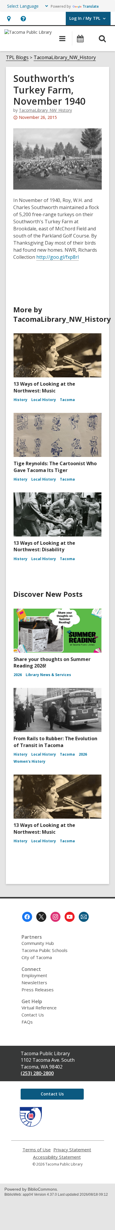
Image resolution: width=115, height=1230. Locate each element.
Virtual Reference (39, 1008)
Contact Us (33, 1015)
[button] (8, 18)
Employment (34, 975)
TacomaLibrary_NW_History (65, 57)
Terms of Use (36, 1150)
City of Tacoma (37, 957)
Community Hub (38, 943)
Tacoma (67, 399)
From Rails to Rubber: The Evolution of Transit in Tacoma (55, 741)
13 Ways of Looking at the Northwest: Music (44, 387)
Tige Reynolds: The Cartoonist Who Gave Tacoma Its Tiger (55, 466)
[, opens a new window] (31, 1125)
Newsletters (34, 982)
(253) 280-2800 (37, 1073)
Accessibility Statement (57, 1157)
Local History (43, 399)
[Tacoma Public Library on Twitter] (41, 917)
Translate (91, 6)
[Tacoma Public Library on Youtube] (70, 917)
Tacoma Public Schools (45, 950)
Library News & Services (48, 674)
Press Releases (38, 990)
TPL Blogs (17, 57)
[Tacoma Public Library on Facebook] (27, 917)
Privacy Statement (72, 1150)
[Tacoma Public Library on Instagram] (55, 917)
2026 (18, 674)
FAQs (27, 1022)
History (20, 399)
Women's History (29, 761)
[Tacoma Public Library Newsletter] (84, 917)
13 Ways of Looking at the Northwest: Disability (44, 546)
